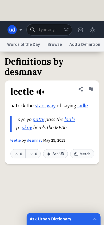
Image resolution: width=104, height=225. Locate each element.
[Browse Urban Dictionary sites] (15, 29)
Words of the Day (23, 45)
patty (38, 119)
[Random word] (66, 29)
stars (40, 105)
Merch (85, 154)
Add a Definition (84, 45)
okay (27, 127)
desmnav (35, 140)
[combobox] (49, 29)
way (51, 105)
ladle (82, 105)
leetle (15, 140)
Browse (54, 45)
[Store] (80, 29)
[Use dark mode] (92, 29)
